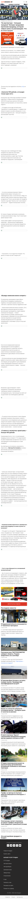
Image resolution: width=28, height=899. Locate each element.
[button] (24, 2)
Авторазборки (7, 866)
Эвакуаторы (7, 872)
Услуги (13, 897)
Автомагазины (8, 863)
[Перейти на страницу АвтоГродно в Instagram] (8, 845)
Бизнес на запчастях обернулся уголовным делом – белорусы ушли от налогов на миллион (13, 710)
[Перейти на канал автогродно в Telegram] (11, 845)
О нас (5, 879)
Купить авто (7, 853)
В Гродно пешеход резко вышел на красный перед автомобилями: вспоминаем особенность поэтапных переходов (13, 765)
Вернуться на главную (14, 604)
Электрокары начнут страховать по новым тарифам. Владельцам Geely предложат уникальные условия (14, 822)
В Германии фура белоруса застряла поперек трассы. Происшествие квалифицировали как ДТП (13, 682)
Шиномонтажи (8, 869)
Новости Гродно (8, 850)
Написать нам (7, 882)
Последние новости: (8, 608)
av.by (22, 86)
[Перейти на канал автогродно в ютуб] (20, 845)
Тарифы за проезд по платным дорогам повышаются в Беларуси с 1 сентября (13, 794)
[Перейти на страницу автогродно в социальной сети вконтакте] (14, 845)
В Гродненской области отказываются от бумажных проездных (14, 624)
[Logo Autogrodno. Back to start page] (7, 2)
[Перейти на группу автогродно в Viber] (17, 845)
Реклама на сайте (8, 885)
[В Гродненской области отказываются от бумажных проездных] (14, 616)
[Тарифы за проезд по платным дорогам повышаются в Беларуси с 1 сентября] (14, 784)
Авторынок (20, 897)
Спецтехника (7, 875)
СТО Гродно (7, 860)
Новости (7, 897)
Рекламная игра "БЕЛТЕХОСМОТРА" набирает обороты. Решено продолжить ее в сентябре (13, 654)
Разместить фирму (9, 888)
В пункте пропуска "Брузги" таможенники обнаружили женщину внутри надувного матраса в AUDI (13, 736)
